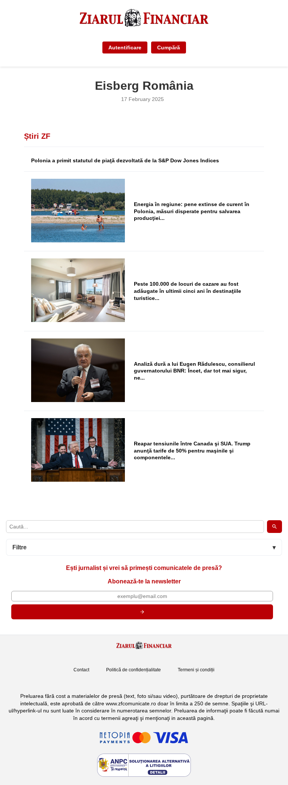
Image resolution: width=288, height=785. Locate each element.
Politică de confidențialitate (133, 669)
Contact (81, 669)
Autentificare (124, 47)
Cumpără (168, 47)
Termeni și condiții (196, 669)
